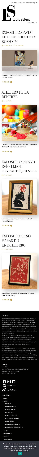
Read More (5, 82)
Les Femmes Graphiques (12, 418)
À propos (5, 430)
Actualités (6, 436)
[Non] (36, 449)
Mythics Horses (9, 421)
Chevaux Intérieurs (10, 406)
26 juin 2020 (8, 45)
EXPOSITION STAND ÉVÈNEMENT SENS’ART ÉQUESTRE (19, 166)
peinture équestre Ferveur (12, 424)
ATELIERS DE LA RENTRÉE (15, 94)
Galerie (5, 401)
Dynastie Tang (9, 412)
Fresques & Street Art (11, 415)
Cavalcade (8, 403)
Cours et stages (7, 439)
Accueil (5, 398)
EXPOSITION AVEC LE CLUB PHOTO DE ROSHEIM (18, 37)
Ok (20, 454)
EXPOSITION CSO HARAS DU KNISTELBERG (16, 240)
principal (31, 22)
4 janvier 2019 (8, 249)
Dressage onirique (10, 409)
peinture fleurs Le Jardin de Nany (14, 427)
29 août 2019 (8, 101)
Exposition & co (7, 433)
